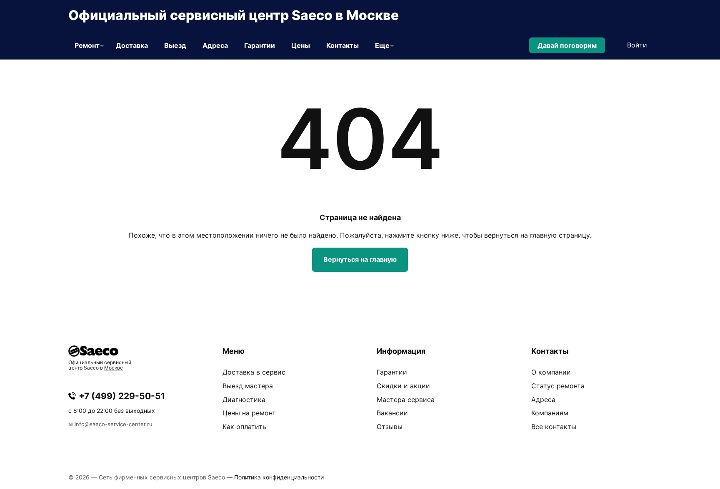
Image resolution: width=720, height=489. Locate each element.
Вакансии (392, 413)
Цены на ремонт (249, 413)
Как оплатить (244, 426)
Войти (637, 45)
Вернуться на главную (360, 259)
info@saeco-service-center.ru (113, 424)
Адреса (543, 399)
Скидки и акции (403, 386)
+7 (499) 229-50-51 (122, 396)
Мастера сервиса (406, 399)
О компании (551, 372)
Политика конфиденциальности (279, 477)
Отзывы (389, 426)
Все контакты (553, 426)
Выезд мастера (247, 386)
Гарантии (392, 372)
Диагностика (243, 399)
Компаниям (549, 413)
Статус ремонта (558, 386)
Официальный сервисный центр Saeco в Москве (233, 15)
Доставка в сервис (253, 372)
